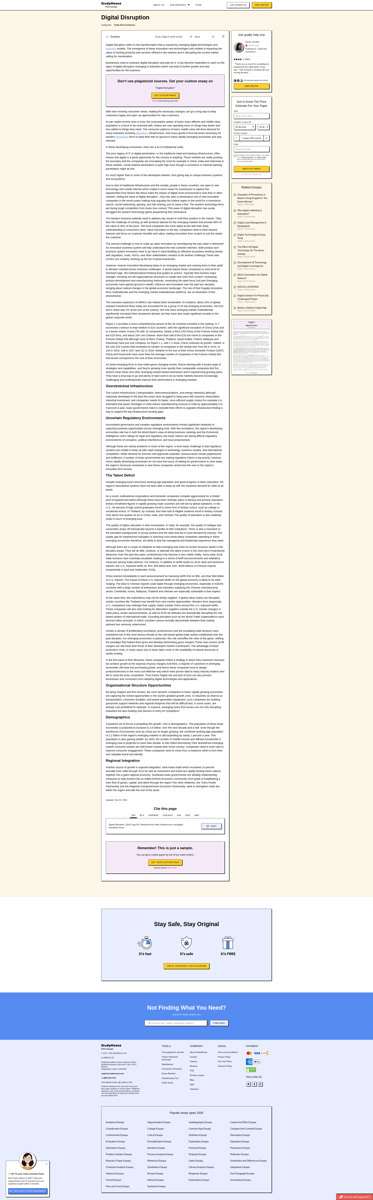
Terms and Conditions (228, 1052)
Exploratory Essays (199, 1141)
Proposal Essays (197, 1154)
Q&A (192, 1084)
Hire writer (251, 86)
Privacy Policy (224, 1057)
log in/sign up (238, 5)
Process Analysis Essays (160, 1154)
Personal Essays (197, 1148)
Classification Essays (117, 1128)
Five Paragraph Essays (242, 1173)
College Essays (155, 1128)
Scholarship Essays (240, 1180)
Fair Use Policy (225, 1061)
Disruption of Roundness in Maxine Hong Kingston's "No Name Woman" (252, 198)
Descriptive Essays (240, 1135)
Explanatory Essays (199, 1180)
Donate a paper (197, 1075)
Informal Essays (155, 1180)
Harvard (153, 815)
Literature (194, 1089)
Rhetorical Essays (156, 1161)
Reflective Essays (239, 1154)
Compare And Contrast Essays (246, 1128)
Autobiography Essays (200, 1122)
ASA (179, 815)
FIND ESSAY (219, 1023)
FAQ (192, 1070)
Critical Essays (155, 1135)
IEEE (187, 815)
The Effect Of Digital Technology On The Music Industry (250, 250)
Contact (193, 1057)
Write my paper (252, 169)
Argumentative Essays (158, 1122)
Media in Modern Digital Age (252, 308)
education (141, 133)
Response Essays (198, 1173)
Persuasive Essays (240, 1148)
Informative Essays (115, 1148)
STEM (198, 5)
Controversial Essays (117, 1135)
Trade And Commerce (124, 25)
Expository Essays (239, 1141)
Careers (193, 1061)
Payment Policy (225, 1066)
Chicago (168, 815)
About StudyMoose (198, 1052)
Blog (192, 1080)
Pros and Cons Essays (117, 1186)
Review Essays (155, 1173)
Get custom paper (165, 95)
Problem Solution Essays (119, 1154)
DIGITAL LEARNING (248, 287)
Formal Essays (113, 1180)
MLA (142, 815)
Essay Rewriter (169, 1073)
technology (122, 136)
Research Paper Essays (118, 1161)
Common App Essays (200, 1128)
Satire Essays (196, 1161)
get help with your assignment (27, 1191)
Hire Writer (262, 5)
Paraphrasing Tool (170, 1078)
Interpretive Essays (240, 1167)
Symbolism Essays (157, 1167)
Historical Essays (115, 1173)
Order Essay (167, 1082)
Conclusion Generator (172, 1069)
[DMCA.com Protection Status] (251, 1069)
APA (133, 815)
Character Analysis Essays (119, 1167)
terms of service (247, 157)
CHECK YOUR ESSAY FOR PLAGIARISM (186, 966)
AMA (196, 815)
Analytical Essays (115, 1122)
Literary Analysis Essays (201, 1167)
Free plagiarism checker (173, 1052)
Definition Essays (198, 1135)
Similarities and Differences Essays (248, 1161)
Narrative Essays (156, 1148)
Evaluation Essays (115, 1141)
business (111, 48)
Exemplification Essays (159, 1141)
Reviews (194, 1066)
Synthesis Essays (156, 1186)
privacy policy (261, 157)
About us (158, 5)
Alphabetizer (167, 1064)
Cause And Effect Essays (243, 1122)
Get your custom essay (165, 862)
